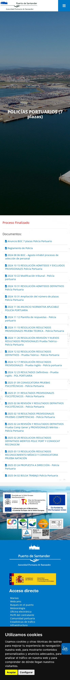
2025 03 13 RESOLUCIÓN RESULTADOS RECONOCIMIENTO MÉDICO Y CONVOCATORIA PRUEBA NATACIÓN (31, 455)
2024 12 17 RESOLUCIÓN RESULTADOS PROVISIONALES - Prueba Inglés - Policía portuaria (33, 363)
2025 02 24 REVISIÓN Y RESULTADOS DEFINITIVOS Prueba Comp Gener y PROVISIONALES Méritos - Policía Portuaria (34, 427)
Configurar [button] (26, 672)
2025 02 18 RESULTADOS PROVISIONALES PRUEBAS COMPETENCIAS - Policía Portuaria (30, 415)
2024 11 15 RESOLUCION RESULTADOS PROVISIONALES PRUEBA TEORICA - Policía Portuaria (34, 329)
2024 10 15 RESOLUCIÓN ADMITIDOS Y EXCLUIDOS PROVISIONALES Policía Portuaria (35, 267)
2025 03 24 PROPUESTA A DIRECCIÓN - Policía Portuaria (32, 467)
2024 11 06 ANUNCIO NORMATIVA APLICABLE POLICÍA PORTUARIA (32, 308)
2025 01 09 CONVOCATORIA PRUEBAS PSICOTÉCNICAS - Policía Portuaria (27, 384)
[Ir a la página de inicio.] (19, 5)
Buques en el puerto (21, 604)
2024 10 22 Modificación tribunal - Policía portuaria (29, 277)
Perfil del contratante (22, 615)
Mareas (14, 598)
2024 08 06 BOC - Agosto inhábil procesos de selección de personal (31, 256)
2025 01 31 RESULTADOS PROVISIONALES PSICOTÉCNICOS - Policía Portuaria (29, 394)
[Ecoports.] (23, 524)
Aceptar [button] (11, 672)
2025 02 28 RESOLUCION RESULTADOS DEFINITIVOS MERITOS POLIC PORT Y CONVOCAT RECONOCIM (32, 441)
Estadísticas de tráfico (22, 621)
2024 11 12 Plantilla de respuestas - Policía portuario (30, 319)
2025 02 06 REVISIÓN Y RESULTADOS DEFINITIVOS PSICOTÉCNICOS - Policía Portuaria (34, 405)
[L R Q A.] (43, 524)
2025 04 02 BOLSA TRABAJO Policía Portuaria (32, 475)
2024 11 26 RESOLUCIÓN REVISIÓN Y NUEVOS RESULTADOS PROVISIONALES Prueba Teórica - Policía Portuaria (32, 341)
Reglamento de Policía (20, 248)
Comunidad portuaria (22, 618)
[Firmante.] (33, 524)
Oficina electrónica (20, 611)
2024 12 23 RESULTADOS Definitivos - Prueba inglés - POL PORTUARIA (31, 374)
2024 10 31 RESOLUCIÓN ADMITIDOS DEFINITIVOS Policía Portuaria (34, 287)
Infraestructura (19, 625)
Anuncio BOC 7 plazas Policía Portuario (29, 241)
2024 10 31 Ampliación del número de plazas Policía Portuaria (32, 298)
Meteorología (17, 608)
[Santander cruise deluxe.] (12, 524)
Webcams (15, 601)
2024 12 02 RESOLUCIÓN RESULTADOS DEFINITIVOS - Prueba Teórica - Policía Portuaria (32, 353)
